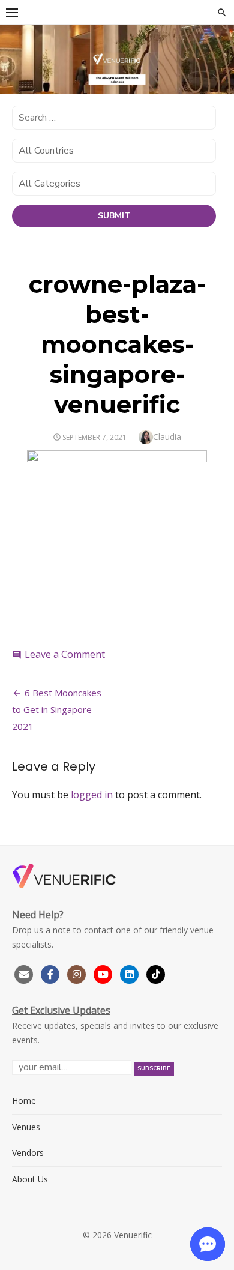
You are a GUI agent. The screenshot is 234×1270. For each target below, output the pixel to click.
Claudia (167, 436)
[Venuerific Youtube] (104, 972)
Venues (26, 1127)
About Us (30, 1179)
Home (24, 1100)
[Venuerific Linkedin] (131, 972)
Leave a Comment (65, 654)
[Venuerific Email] (24, 972)
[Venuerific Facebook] (50, 972)
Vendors (28, 1152)
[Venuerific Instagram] (78, 972)
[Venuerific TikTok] (156, 972)
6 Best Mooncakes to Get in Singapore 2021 (56, 709)
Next (219, 61)
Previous (15, 61)
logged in (92, 794)
